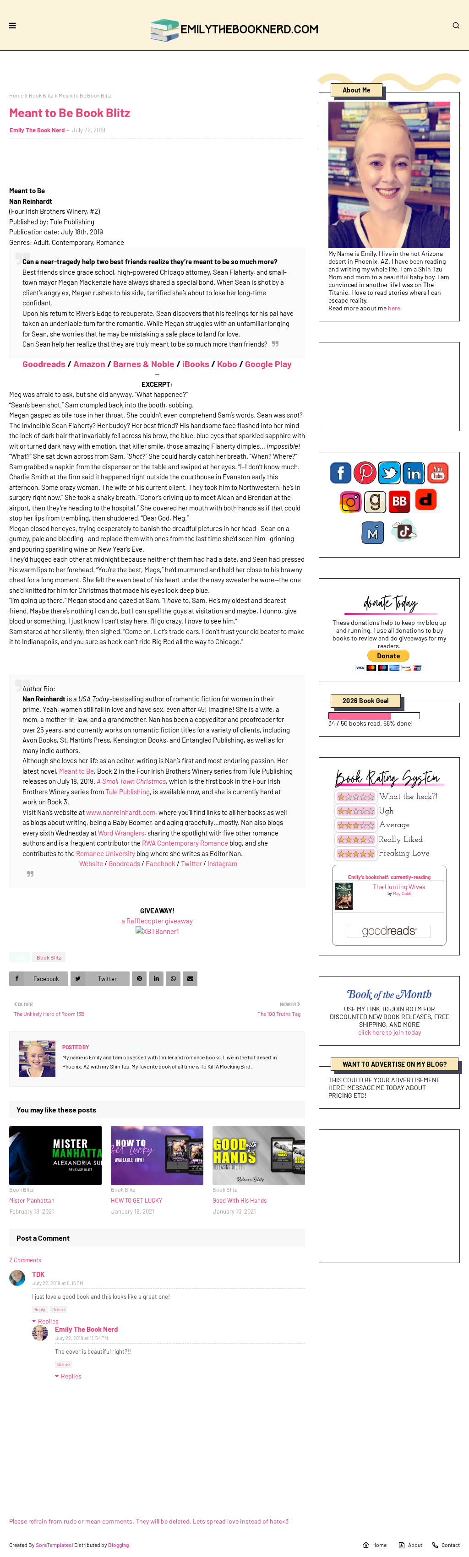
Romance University (105, 853)
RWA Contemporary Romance (185, 843)
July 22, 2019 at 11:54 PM (81, 1338)
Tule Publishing (127, 791)
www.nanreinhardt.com (120, 812)
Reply (39, 1309)
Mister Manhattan (32, 1200)
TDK (38, 1274)
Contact (451, 1544)
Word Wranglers (121, 833)
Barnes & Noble (144, 363)
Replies (48, 1321)
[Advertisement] (389, 1196)
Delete (58, 1309)
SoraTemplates (53, 1544)
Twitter (191, 863)
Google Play (268, 363)
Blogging (118, 1544)
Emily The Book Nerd (37, 130)
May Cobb (402, 893)
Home (16, 95)
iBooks (195, 363)
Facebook (160, 863)
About (415, 1544)
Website (91, 863)
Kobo (227, 363)
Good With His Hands (240, 1200)
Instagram (222, 863)
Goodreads (43, 363)
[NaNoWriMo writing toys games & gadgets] (389, 715)
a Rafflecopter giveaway (157, 921)
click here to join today (389, 1032)
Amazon (89, 363)
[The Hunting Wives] (344, 907)
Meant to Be (76, 771)
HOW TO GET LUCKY (136, 1200)
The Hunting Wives (399, 886)
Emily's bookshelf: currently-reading (389, 877)
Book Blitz (41, 95)
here (394, 308)
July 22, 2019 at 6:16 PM (58, 1283)
